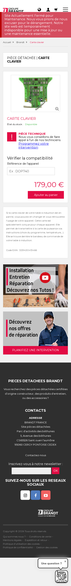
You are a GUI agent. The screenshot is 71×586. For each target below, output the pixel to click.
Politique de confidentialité (18, 547)
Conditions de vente (40, 536)
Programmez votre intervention (34, 145)
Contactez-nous (35, 455)
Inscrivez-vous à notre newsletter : (35, 464)
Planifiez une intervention (35, 350)
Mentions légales (12, 540)
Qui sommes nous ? (14, 536)
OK (55, 470)
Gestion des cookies (47, 547)
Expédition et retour (36, 540)
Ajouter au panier (46, 195)
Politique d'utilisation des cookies (21, 543)
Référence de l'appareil (23, 163)
